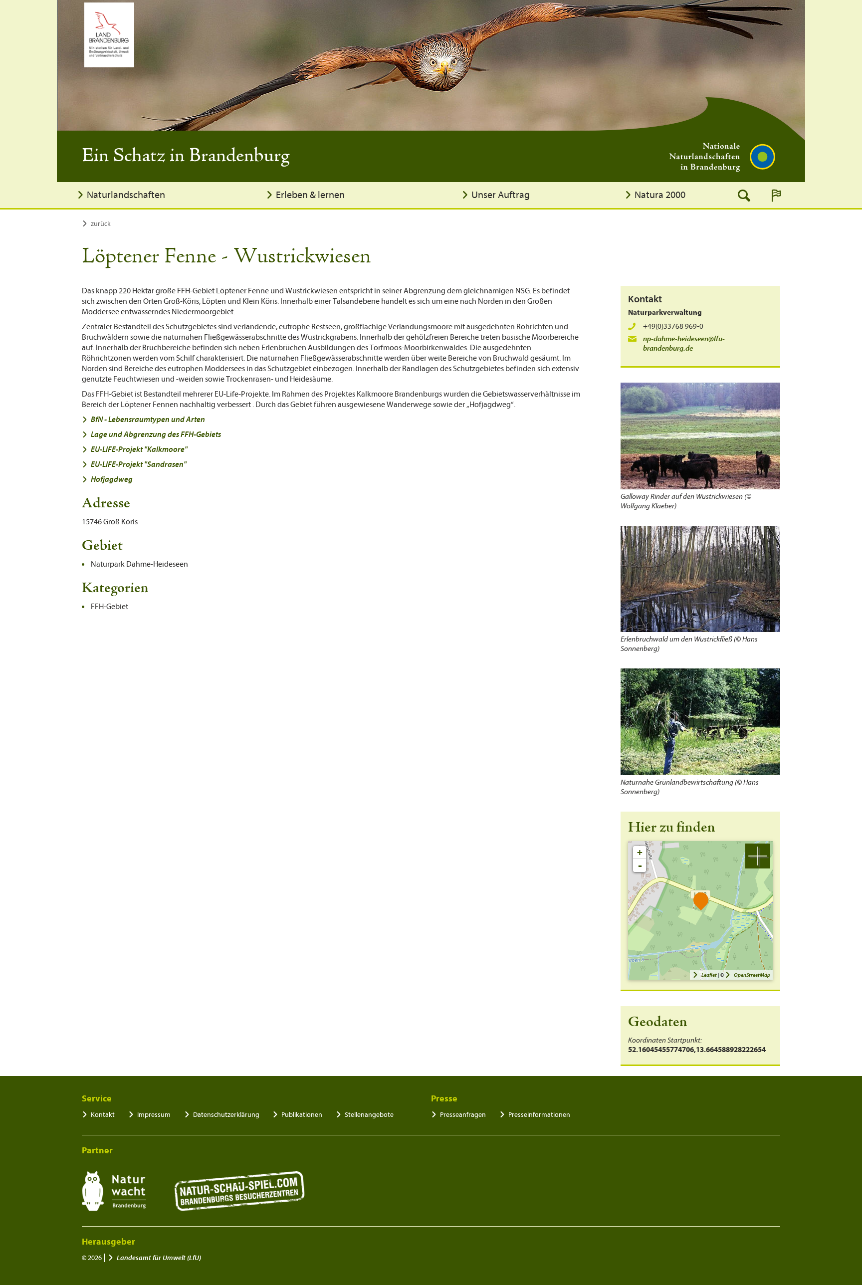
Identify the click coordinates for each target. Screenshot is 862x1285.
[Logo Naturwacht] (114, 1191)
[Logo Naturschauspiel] (240, 1191)
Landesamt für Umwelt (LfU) (159, 1258)
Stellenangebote (369, 1114)
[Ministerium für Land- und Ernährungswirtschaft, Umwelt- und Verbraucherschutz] (109, 34)
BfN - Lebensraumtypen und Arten (148, 419)
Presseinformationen (539, 1114)
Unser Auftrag (500, 195)
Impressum (154, 1114)
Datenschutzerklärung (226, 1114)
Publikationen (301, 1114)
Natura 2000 (660, 195)
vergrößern (757, 856)
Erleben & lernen (310, 195)
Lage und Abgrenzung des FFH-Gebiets (156, 434)
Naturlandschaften (126, 195)
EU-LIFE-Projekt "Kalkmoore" (139, 449)
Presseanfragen (463, 1114)
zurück (101, 223)
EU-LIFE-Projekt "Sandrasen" (139, 464)
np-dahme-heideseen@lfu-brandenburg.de (684, 344)
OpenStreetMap (752, 975)
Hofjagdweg (112, 479)
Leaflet (709, 975)
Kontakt (103, 1114)
